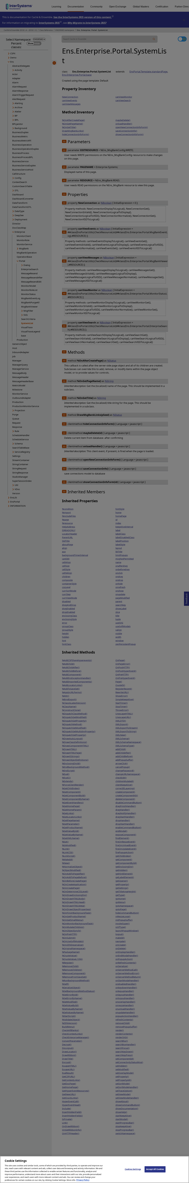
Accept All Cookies (155, 1169)
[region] (94, 1169)
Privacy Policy (82, 1180)
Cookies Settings (133, 1169)
